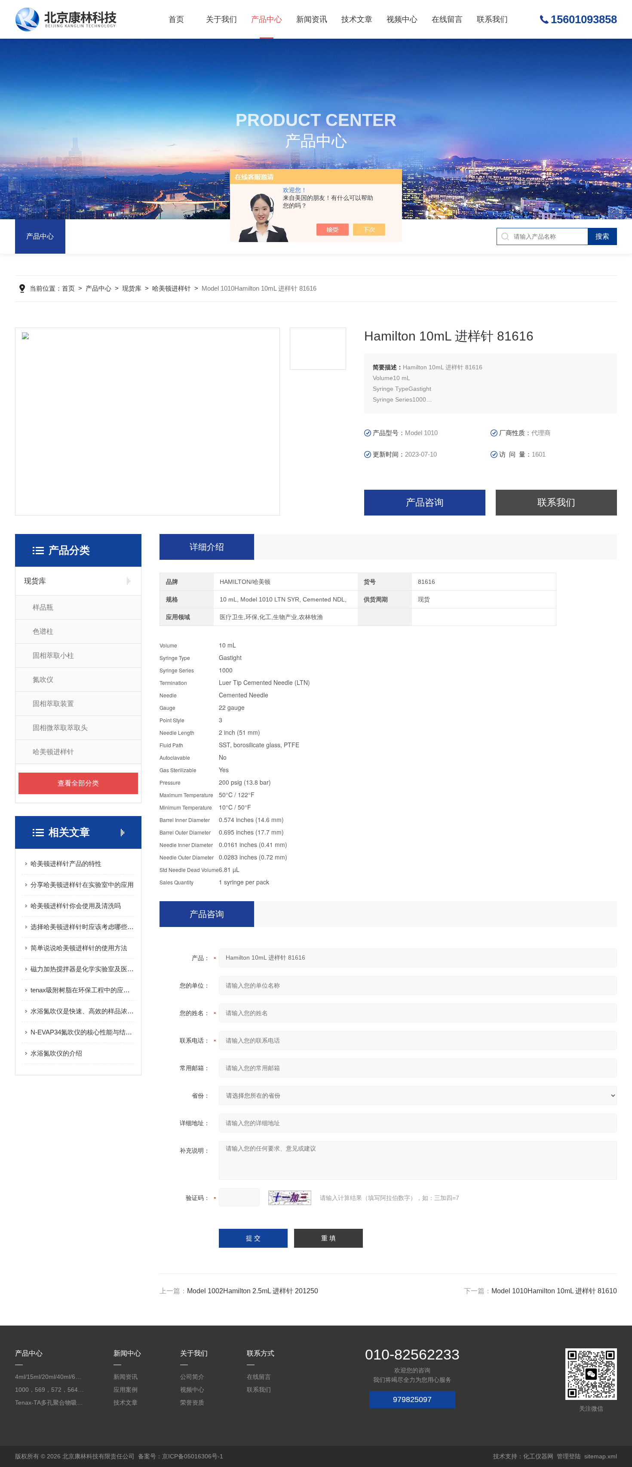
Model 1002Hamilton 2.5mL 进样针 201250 (252, 1291)
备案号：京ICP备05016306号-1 (180, 1456)
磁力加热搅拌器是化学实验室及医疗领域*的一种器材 (83, 969)
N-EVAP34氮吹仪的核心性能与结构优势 (83, 1032)
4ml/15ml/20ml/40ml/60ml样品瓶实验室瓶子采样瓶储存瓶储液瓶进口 (49, 1376)
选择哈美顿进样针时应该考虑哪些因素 (83, 926)
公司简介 (192, 1376)
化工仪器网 (538, 1456)
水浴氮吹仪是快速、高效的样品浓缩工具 (83, 1011)
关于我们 (221, 19)
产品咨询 (425, 502)
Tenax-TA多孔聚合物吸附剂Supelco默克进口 (49, 1402)
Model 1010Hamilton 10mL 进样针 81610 (554, 1291)
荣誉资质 (192, 1402)
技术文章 (356, 19)
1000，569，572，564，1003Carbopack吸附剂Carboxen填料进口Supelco (49, 1389)
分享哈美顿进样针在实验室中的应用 (82, 884)
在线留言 (447, 19)
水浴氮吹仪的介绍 (56, 1053)
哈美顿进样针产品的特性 (66, 863)
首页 (176, 19)
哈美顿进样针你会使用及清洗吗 (76, 905)
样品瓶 (43, 607)
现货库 (131, 288)
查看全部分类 (78, 783)
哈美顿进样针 (171, 288)
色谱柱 (43, 631)
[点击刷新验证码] (289, 1198)
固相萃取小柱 (53, 655)
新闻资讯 (311, 19)
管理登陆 (569, 1456)
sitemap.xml (600, 1456)
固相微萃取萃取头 (60, 727)
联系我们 (492, 19)
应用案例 (126, 1389)
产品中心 (266, 19)
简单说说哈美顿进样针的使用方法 (79, 947)
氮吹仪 (43, 679)
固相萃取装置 (53, 703)
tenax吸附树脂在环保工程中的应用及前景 (83, 990)
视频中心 (402, 19)
